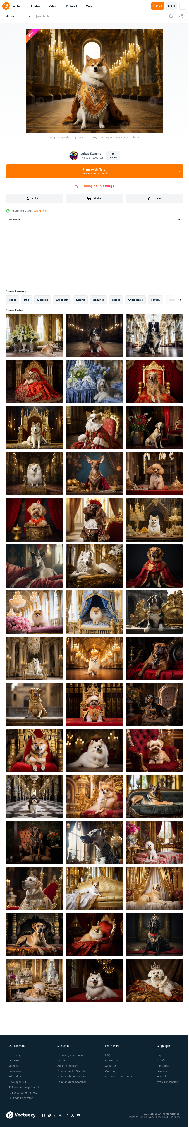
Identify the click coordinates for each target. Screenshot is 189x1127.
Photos (35, 6)
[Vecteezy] (6, 6)
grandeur (62, 299)
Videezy (13, 1065)
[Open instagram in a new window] (49, 1115)
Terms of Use (133, 1116)
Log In (168, 5)
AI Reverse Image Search (23, 1087)
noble (116, 299)
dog (26, 299)
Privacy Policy (150, 1116)
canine (80, 299)
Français (159, 1076)
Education (14, 1076)
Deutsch (159, 1071)
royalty (155, 299)
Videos (53, 6)
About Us (110, 1065)
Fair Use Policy (169, 1116)
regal (12, 299)
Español (159, 1060)
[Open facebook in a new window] (43, 1115)
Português (160, 1065)
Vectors (17, 6)
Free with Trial (93, 171)
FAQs (108, 1055)
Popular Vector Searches (72, 1071)
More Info (14, 219)
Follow (111, 157)
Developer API (17, 1082)
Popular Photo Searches (71, 1076)
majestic (42, 299)
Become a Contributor (118, 1076)
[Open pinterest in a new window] (60, 1115)
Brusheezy (14, 1055)
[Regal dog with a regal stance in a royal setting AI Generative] (34, 335)
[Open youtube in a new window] (78, 1115)
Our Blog (110, 1071)
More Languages (164, 1081)
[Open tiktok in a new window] (66, 1115)
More (89, 6)
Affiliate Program (67, 1065)
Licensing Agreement (70, 1055)
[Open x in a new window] (72, 1115)
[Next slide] (174, 299)
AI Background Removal (23, 1092)
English (159, 1055)
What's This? (40, 210)
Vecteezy (13, 1060)
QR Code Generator (20, 1098)
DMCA (61, 1060)
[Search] (168, 16)
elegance (98, 299)
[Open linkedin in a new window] (55, 1115)
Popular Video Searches (71, 1082)
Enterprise (14, 1071)
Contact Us (111, 1060)
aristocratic (135, 299)
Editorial (71, 6)
